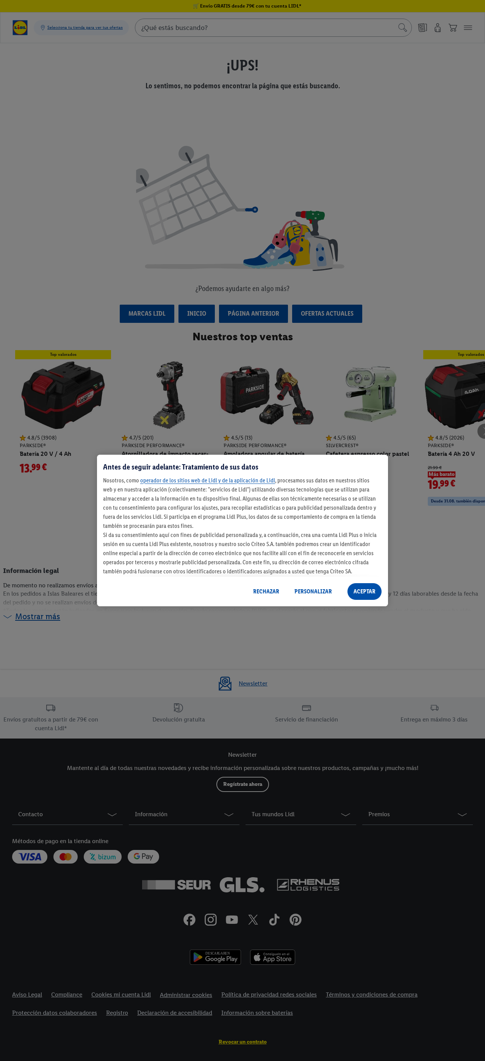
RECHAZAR (266, 591)
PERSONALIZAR (313, 591)
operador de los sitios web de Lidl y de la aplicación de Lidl (207, 480)
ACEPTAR (364, 591)
